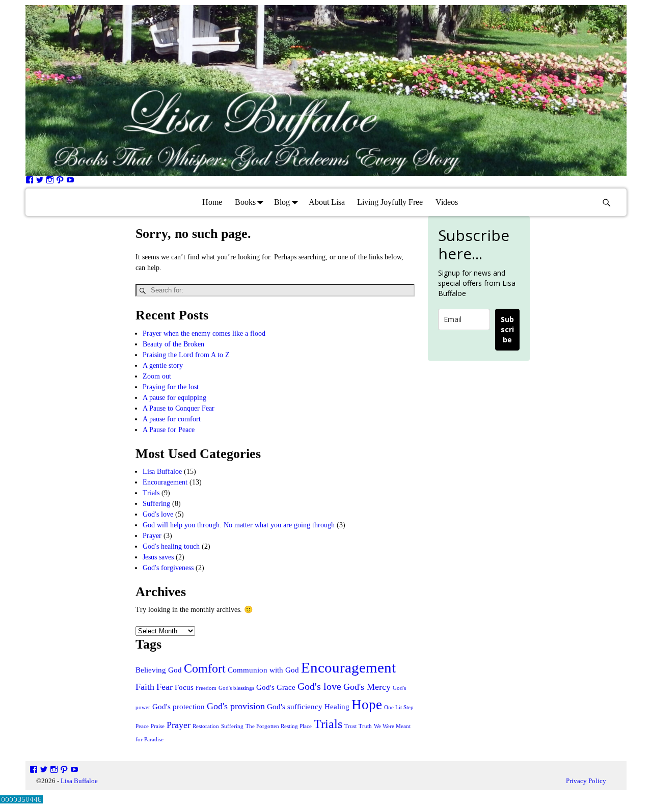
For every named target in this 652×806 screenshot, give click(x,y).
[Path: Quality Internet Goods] (60, 181)
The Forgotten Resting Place (279, 726)
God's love (158, 514)
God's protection (178, 707)
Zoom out (157, 376)
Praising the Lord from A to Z (186, 355)
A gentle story (163, 365)
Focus (184, 687)
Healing (336, 707)
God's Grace (275, 687)
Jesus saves (158, 557)
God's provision (236, 706)
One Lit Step (399, 707)
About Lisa (327, 202)
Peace (142, 726)
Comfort (205, 668)
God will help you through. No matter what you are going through (239, 525)
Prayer (152, 536)
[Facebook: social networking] (29, 181)
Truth (365, 726)
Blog (282, 202)
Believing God (158, 670)
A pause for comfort (172, 419)
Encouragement (165, 482)
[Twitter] (40, 181)
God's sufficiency (294, 707)
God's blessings (236, 688)
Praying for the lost (171, 387)
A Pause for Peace (169, 430)
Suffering (156, 503)
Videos (447, 202)
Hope (366, 704)
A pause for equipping (174, 397)
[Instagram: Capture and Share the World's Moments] (50, 181)
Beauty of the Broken (173, 344)
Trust (350, 726)
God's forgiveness (168, 568)
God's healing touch (171, 546)
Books (245, 202)
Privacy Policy (586, 781)
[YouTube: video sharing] (70, 181)
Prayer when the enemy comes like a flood (204, 333)
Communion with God (263, 670)
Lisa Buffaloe (162, 471)
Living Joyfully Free (390, 202)
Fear (164, 687)
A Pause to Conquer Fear (178, 408)
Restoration (206, 726)
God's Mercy (367, 687)
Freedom (206, 688)
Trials (151, 493)
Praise (158, 726)
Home (212, 202)
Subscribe (507, 329)
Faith (144, 687)
